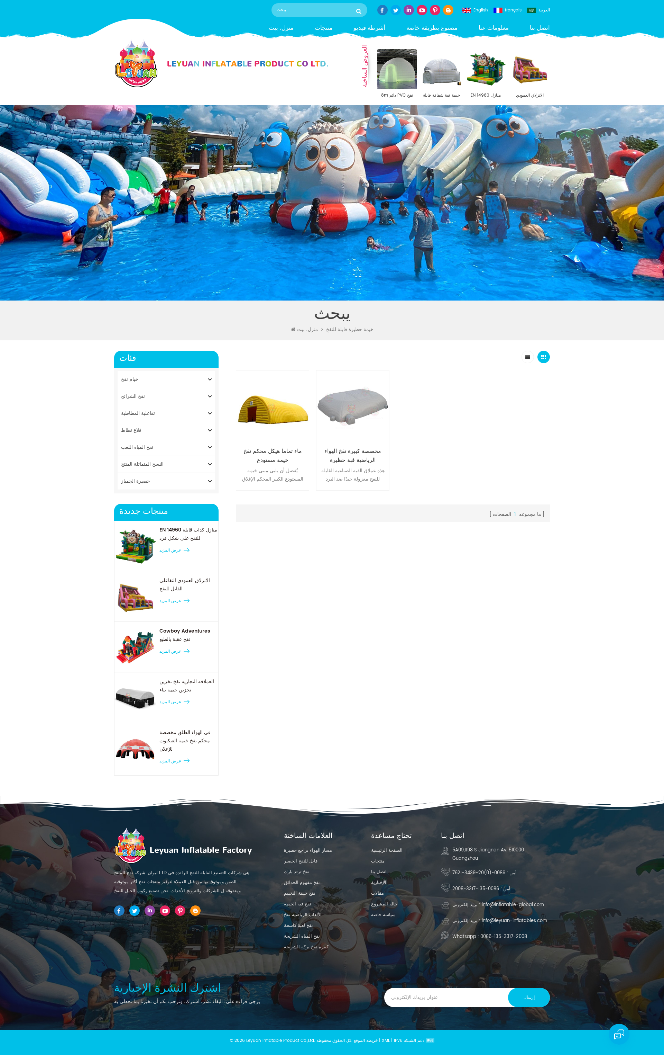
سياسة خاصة (383, 915)
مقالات (377, 893)
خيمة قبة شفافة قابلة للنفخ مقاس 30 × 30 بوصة (441, 95)
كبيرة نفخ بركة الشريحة (306, 947)
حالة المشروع (384, 904)
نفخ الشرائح (133, 396)
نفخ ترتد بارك (297, 872)
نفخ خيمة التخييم (299, 893)
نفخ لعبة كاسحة (298, 925)
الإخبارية (378, 882)
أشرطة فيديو (369, 28)
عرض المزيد (170, 550)
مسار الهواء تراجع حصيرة (308, 850)
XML (386, 1040)
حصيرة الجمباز (135, 481)
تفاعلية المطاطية (138, 413)
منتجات (323, 28)
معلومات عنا (494, 28)
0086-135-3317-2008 (475, 889)
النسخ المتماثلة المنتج (142, 464)
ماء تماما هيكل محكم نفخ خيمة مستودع (272, 456)
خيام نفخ (129, 379)
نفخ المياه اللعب (137, 447)
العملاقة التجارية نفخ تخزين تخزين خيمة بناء (186, 686)
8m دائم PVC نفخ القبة (397, 95)
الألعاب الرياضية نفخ (303, 915)
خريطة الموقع (366, 1040)
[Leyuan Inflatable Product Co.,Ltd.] (221, 63)
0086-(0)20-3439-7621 (478, 873)
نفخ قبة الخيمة (297, 904)
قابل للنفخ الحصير (300, 861)
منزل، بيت (281, 28)
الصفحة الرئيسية (387, 850)
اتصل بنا (540, 28)
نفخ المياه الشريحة (302, 936)
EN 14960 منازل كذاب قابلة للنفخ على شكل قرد (485, 95)
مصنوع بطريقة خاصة (432, 28)
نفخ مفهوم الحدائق (302, 882)
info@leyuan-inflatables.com (514, 920)
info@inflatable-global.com (513, 905)
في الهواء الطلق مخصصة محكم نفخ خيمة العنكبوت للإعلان (185, 740)
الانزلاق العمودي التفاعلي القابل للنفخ (530, 95)
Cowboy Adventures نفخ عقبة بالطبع (184, 635)
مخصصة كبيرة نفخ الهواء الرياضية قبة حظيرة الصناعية (352, 456)
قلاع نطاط (131, 430)
